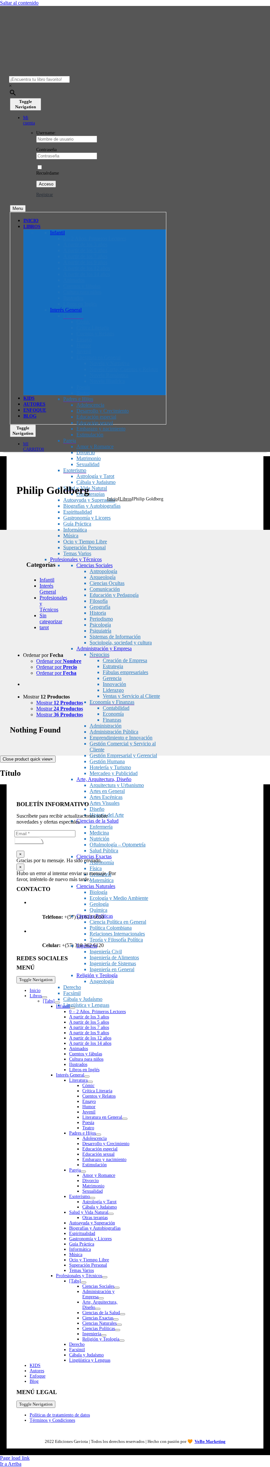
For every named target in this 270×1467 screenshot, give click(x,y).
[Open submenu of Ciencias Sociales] (117, 1288)
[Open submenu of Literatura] (90, 1082)
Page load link (15, 1458)
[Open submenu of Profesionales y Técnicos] (104, 1277)
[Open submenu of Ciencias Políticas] (117, 1330)
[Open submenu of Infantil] (72, 1008)
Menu (18, 208)
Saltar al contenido (19, 3)
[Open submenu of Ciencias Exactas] (116, 1319)
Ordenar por (58, 661)
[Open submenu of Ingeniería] (103, 1335)
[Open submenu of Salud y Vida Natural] (111, 1214)
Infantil (47, 580)
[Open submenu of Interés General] (87, 1076)
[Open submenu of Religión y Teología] (121, 1341)
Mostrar (59, 702)
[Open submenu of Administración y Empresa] (101, 1298)
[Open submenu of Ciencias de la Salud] (122, 1314)
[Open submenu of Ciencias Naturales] (119, 1325)
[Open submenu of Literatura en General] (124, 1119)
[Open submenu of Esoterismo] (92, 1198)
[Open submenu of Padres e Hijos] (98, 1135)
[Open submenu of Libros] (44, 997)
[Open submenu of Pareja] (83, 1172)
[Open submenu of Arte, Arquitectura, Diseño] (97, 1309)
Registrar (44, 194)
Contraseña (46, 149)
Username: (46, 132)
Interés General (48, 589)
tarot (44, 627)
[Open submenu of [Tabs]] (57, 1003)
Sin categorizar (51, 618)
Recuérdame (47, 173)
